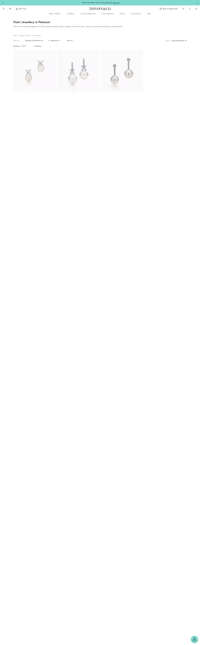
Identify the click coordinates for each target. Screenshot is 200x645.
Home (15, 35)
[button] (4, 9)
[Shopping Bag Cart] (196, 9)
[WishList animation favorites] (190, 9)
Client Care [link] (22, 9)
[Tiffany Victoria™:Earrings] (34, 71)
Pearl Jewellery (36, 35)
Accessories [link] (136, 14)
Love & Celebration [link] (88, 14)
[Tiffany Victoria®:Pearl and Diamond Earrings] (78, 71)
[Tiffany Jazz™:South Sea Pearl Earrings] (121, 71)
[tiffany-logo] (100, 8)
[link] (10, 9)
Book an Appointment (170, 9)
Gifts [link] (149, 14)
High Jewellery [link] (54, 14)
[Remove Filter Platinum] (34, 46)
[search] (4, 9)
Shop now (116, 2)
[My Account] (183, 9)
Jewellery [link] (70, 14)
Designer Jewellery (24, 35)
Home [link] (122, 14)
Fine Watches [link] (107, 14)
